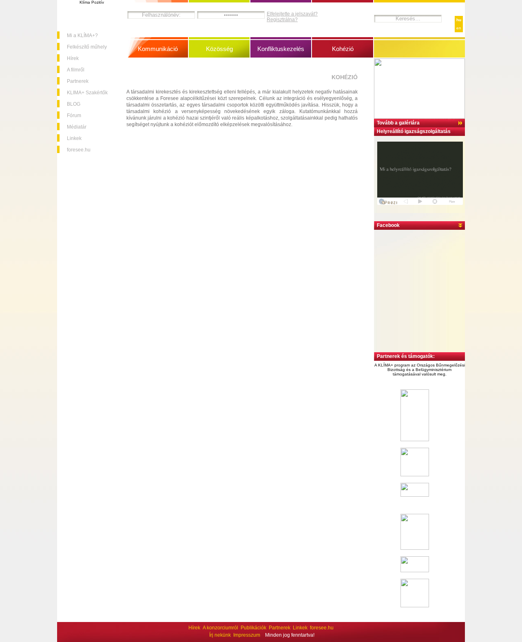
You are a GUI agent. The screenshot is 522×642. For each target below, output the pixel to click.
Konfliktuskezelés (280, 48)
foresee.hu (79, 150)
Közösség (219, 48)
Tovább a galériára (398, 123)
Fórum (74, 115)
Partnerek (77, 81)
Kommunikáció (158, 48)
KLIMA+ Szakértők (87, 93)
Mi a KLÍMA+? (82, 35)
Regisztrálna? (282, 19)
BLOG (73, 104)
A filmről (75, 70)
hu (458, 20)
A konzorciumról (220, 628)
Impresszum (246, 635)
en (458, 28)
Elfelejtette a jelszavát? (292, 14)
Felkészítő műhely (87, 47)
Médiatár (76, 127)
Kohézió (343, 48)
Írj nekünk (220, 635)
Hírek (73, 58)
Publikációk (253, 628)
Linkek (74, 138)
